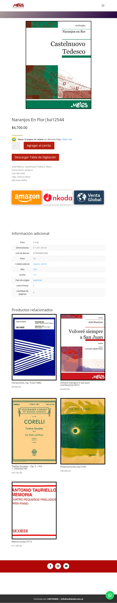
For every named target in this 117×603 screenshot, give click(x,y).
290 (35, 269)
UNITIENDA (52, 599)
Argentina (37, 280)
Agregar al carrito (39, 146)
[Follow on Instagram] (58, 566)
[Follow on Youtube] (66, 566)
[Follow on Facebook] (50, 566)
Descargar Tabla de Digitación (35, 157)
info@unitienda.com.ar (72, 599)
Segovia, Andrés (40, 264)
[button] (110, 595)
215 (35, 274)
